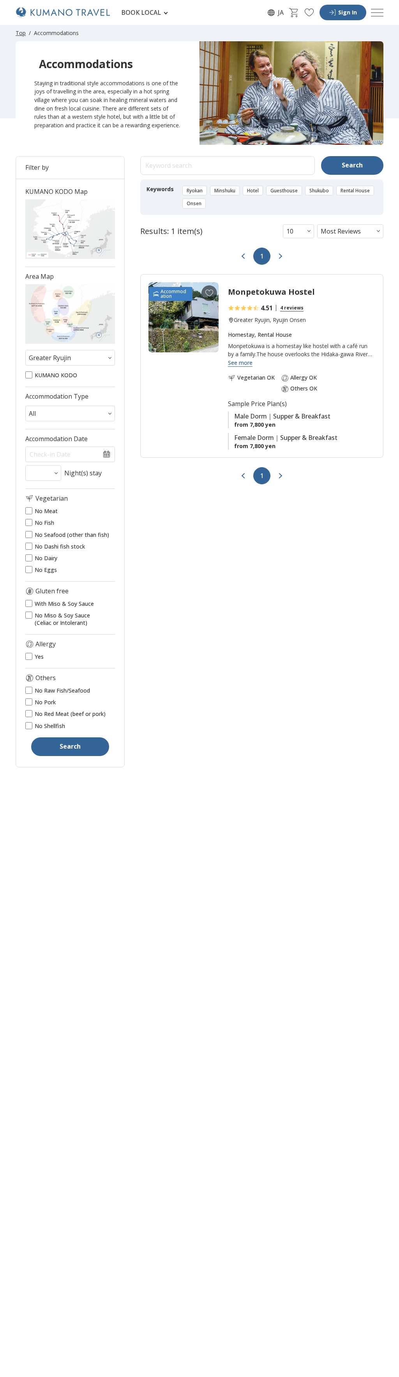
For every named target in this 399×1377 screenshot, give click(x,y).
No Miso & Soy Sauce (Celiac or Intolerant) (62, 619)
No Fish (44, 522)
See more (240, 362)
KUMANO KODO (56, 375)
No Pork (45, 702)
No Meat (46, 511)
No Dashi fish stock (60, 546)
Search (352, 165)
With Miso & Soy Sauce (64, 603)
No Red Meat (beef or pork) (70, 714)
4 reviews (292, 307)
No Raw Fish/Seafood (62, 690)
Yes (39, 656)
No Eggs (46, 569)
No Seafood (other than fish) (72, 534)
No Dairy (46, 558)
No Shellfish (50, 726)
